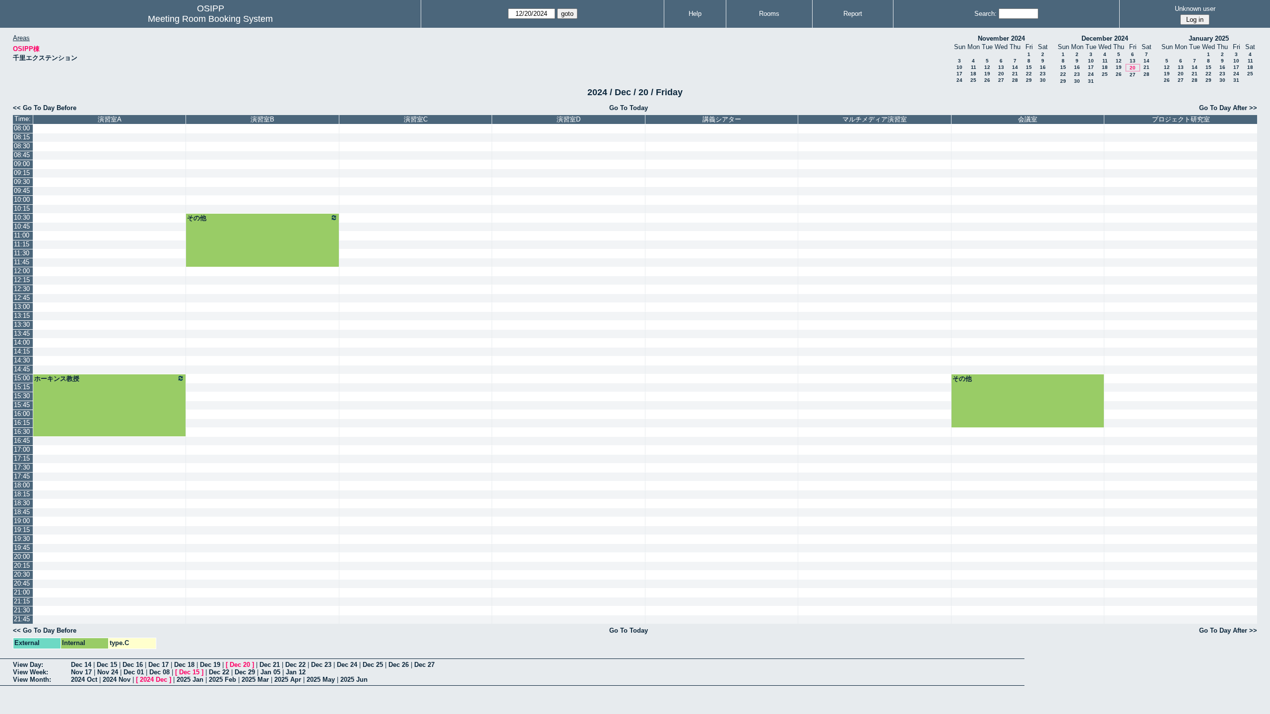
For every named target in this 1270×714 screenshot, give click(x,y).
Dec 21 (269, 664)
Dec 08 (159, 672)
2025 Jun (354, 679)
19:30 (22, 538)
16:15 (22, 422)
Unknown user (1195, 8)
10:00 (22, 199)
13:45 (22, 333)
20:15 (22, 565)
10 (959, 67)
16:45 (22, 440)
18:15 (22, 494)
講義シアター (721, 119)
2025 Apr (287, 679)
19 (987, 73)
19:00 (22, 521)
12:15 (22, 280)
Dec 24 (347, 664)
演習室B (262, 119)
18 (973, 73)
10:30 (22, 217)
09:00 (22, 164)
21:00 (22, 592)
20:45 (22, 583)
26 (987, 80)
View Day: (28, 664)
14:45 (22, 369)
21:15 (22, 601)
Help (695, 13)
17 (959, 73)
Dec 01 (134, 672)
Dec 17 (158, 664)
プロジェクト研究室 (1181, 119)
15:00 (22, 378)
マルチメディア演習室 (874, 119)
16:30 (22, 431)
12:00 (22, 271)
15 (1029, 67)
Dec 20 (240, 664)
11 (973, 67)
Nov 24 (107, 672)
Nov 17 (81, 672)
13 (1001, 67)
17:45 (22, 476)
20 (1001, 73)
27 (1001, 80)
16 (1043, 67)
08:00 (22, 128)
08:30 (22, 146)
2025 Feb (222, 679)
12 (987, 67)
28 (1015, 80)
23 (1043, 73)
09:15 (22, 173)
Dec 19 (210, 664)
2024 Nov (116, 679)
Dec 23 (321, 664)
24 (959, 80)
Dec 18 (184, 664)
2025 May (321, 679)
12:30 (22, 289)
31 (1091, 81)
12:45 (22, 297)
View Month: (32, 679)
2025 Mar (255, 679)
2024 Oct (84, 679)
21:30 (22, 610)
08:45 (22, 155)
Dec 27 (424, 664)
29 (1029, 80)
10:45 (22, 226)
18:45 (22, 512)
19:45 (22, 547)
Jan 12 (296, 672)
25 (973, 80)
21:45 (22, 619)
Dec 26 (398, 664)
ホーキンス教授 (56, 378)
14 (1015, 67)
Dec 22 (295, 664)
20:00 (22, 556)
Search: (985, 13)
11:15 (21, 244)
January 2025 (1209, 38)
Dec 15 (107, 664)
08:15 (22, 137)
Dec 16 (133, 664)
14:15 (22, 351)
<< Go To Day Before (44, 108)
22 (1029, 73)
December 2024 (1104, 38)
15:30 (22, 396)
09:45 (22, 190)
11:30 (21, 253)
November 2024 (1001, 38)
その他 (196, 218)
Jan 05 (270, 672)
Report (852, 13)
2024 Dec (153, 679)
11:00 (21, 235)
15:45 (22, 405)
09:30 (22, 181)
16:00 (22, 413)
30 (1043, 80)
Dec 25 (373, 664)
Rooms (769, 13)
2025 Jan (190, 679)
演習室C (416, 119)
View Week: (30, 672)
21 (1015, 73)
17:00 (22, 449)
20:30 (22, 574)
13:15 (22, 315)
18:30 (22, 503)
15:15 (22, 387)
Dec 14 (81, 664)
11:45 (21, 262)
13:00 (22, 306)
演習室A (110, 119)
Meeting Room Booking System (210, 19)
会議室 (1027, 119)
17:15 (22, 458)
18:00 (22, 485)
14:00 (22, 342)
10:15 (22, 208)
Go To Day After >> (1228, 108)
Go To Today (628, 108)
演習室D (568, 119)
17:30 (22, 467)
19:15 (22, 530)
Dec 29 (245, 672)
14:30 (22, 360)
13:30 (22, 324)
